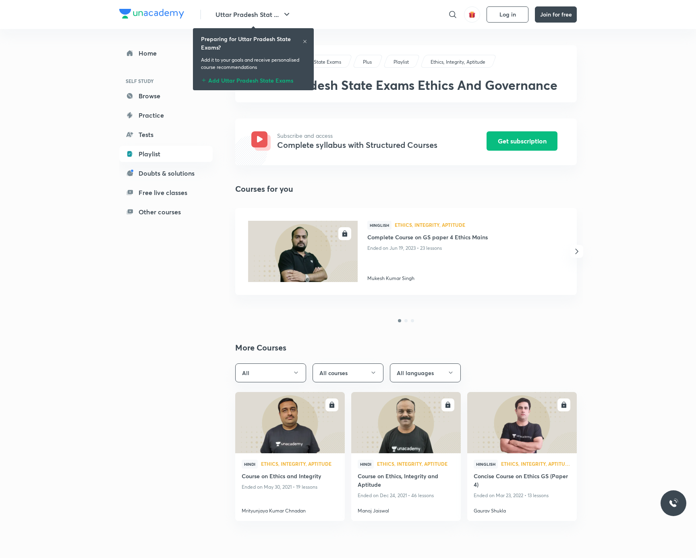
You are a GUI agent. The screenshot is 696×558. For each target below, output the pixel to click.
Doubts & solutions (167, 173)
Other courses (160, 211)
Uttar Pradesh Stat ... (247, 14)
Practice (151, 115)
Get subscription (522, 141)
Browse (149, 95)
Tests (146, 134)
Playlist (149, 153)
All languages (415, 373)
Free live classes (163, 192)
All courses (333, 373)
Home (148, 53)
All (245, 373)
